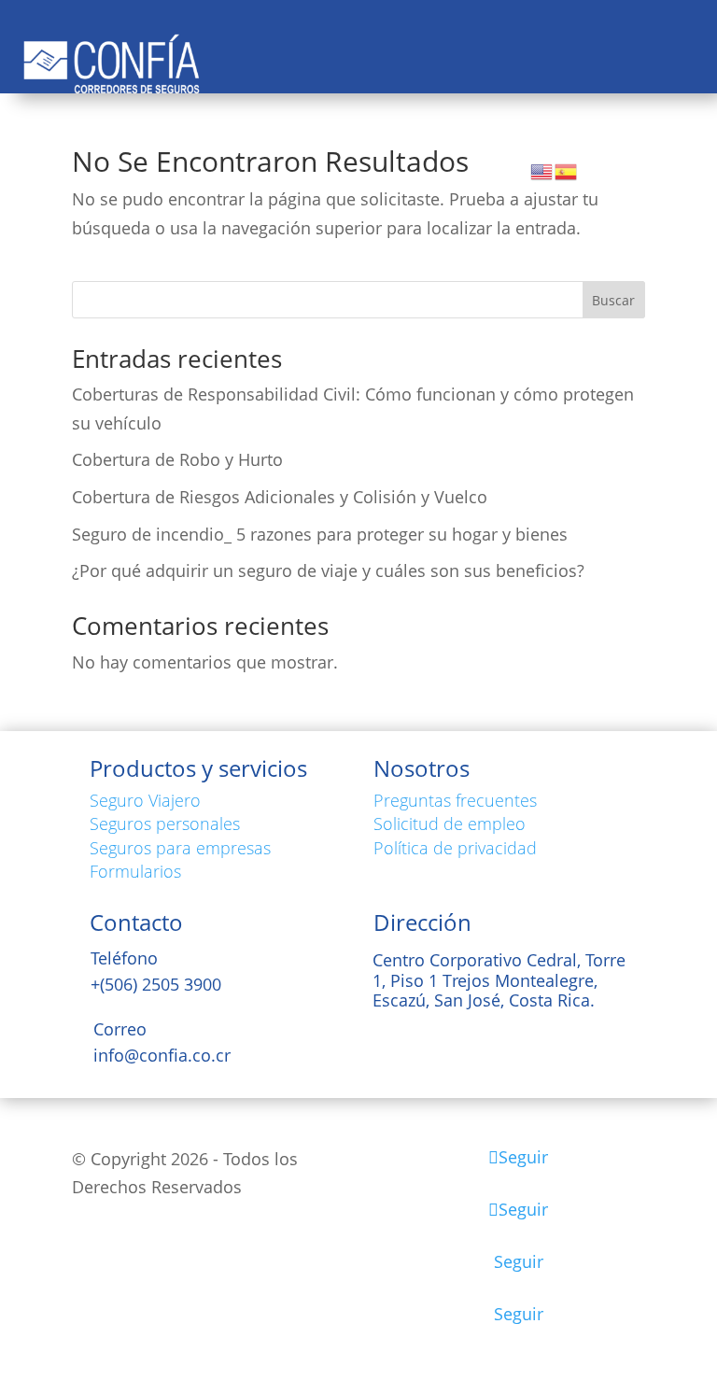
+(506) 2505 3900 (156, 984)
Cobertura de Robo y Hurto (177, 459)
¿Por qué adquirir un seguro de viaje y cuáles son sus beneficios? (328, 570)
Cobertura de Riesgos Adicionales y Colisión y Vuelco (279, 497)
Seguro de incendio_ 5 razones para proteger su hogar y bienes (320, 534)
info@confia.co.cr (162, 1055)
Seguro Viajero (145, 800)
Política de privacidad (455, 848)
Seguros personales (165, 823)
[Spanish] (567, 170)
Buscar (613, 300)
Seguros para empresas (180, 848)
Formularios (135, 871)
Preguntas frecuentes (455, 800)
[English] (542, 170)
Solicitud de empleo (449, 823)
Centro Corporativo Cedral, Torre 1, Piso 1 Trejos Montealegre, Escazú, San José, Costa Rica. (499, 980)
